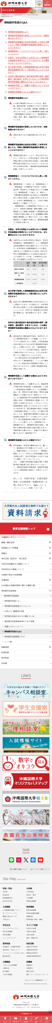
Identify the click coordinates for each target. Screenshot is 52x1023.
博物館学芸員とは (11, 600)
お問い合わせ (15, 1021)
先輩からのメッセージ (13, 626)
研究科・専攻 (31, 895)
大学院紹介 (30, 892)
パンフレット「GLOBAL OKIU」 (14, 953)
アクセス (5, 1021)
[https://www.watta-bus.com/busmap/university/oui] (26, 781)
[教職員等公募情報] (26, 835)
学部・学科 (7, 888)
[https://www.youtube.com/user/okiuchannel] (40, 859)
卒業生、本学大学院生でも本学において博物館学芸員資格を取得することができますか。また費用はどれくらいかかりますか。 (28, 60)
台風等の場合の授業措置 (11, 574)
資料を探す (30, 971)
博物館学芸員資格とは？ (18, 31)
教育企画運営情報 (32, 913)
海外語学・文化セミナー (11, 950)
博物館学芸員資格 (8, 590)
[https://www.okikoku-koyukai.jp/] (26, 799)
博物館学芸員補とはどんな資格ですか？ (25, 91)
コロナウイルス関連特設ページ (36, 980)
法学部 (5, 892)
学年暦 (4, 663)
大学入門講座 (7, 974)
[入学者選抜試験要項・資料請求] (26, 511)
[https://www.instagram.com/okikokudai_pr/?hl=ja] (18, 859)
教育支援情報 (31, 901)
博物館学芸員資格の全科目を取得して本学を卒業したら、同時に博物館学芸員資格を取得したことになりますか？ (28, 44)
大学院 (29, 888)
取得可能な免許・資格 (34, 919)
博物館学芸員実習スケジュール (17, 606)
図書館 (29, 961)
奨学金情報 (7, 935)
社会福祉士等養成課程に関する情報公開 (18, 585)
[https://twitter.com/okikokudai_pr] (26, 859)
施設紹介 (29, 965)
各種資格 (5, 579)
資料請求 (26, 1021)
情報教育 (29, 916)
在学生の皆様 (31, 928)
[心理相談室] (26, 727)
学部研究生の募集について (12, 569)
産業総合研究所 (32, 953)
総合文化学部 (7, 901)
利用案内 (29, 968)
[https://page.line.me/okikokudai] (11, 859)
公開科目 (6, 968)
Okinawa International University (35, 984)
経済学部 (6, 895)
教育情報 (30, 906)
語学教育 (5, 657)
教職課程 (5, 647)
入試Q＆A (6, 919)
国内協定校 (7, 956)
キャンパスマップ (9, 938)
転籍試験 (5, 652)
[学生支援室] (26, 709)
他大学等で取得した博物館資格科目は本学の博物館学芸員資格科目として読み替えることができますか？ (28, 69)
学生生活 (6, 925)
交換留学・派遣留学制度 (11, 947)
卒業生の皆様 (31, 931)
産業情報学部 (7, 898)
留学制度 (6, 943)
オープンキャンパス (10, 913)
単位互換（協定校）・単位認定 (14, 558)
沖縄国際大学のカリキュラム (13, 537)
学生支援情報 (7, 931)
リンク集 (8, 641)
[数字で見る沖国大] (26, 763)
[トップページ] (21, 3)
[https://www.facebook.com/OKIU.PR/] (33, 859)
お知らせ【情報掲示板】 (14, 611)
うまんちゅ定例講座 (10, 965)
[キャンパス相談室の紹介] (26, 690)
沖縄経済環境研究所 (33, 956)
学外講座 (6, 971)
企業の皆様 (30, 935)
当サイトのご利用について (39, 869)
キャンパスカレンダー (11, 928)
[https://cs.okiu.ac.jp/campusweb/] (39, 3)
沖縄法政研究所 (32, 950)
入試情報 (29, 898)
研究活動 (30, 943)
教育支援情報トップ (24, 528)
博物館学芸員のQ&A (13, 631)
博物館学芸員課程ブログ (14, 636)
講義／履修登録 (7, 542)
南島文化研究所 (32, 947)
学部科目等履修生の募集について (15, 563)
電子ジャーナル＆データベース (37, 974)
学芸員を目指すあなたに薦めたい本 (19, 616)
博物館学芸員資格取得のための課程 (19, 621)
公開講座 (6, 961)
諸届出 (4, 553)
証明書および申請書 (9, 547)
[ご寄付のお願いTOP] (26, 817)
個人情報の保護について (19, 869)
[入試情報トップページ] (26, 745)
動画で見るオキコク (10, 916)
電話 (36, 1021)
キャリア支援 (32, 925)
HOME (46, 1021)
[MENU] (47, 3)
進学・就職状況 (32, 938)
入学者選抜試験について (11, 910)
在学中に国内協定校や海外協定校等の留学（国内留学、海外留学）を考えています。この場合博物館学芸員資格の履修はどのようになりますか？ (28, 79)
